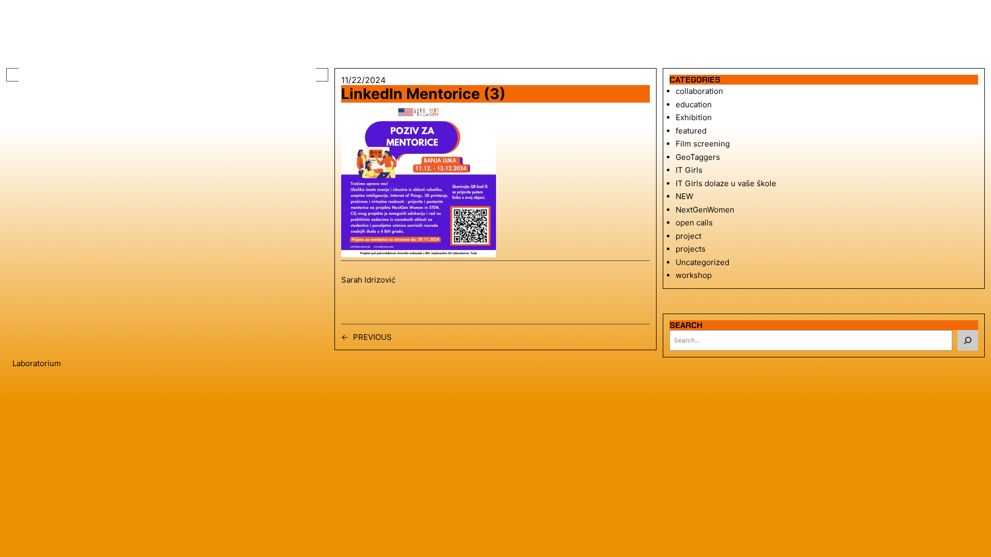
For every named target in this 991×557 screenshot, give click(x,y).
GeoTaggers (698, 157)
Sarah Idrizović (368, 280)
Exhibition (694, 117)
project (688, 236)
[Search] (967, 340)
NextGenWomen (705, 210)
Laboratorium (36, 363)
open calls (694, 222)
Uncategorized (702, 262)
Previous (372, 337)
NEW (684, 196)
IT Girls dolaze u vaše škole (726, 183)
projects (691, 249)
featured (691, 131)
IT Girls (689, 170)
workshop (694, 275)
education (694, 104)
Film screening (703, 144)
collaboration (699, 91)
